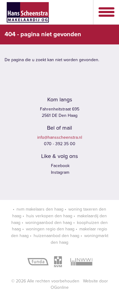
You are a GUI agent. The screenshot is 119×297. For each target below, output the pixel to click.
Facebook (60, 165)
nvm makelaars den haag (39, 209)
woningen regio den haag (50, 229)
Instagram (59, 172)
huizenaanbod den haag (56, 235)
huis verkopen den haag (49, 215)
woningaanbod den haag (48, 222)
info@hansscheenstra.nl (59, 137)
